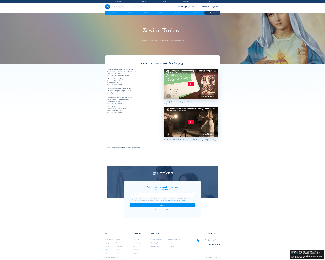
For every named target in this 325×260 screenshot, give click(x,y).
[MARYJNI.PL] (114, 6)
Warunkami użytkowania (166, 200)
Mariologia (107, 253)
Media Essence (216, 257)
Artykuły (113, 13)
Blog (213, 13)
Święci (146, 13)
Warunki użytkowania (156, 243)
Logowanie (215, 7)
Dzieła (161, 13)
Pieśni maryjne (164, 40)
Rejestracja (205, 7)
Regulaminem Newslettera (178, 200)
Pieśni (106, 249)
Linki (164, 1)
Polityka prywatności (156, 239)
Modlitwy (130, 13)
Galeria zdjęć (142, 1)
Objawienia (178, 13)
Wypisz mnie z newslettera (162, 209)
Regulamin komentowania (175, 239)
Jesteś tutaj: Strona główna (149, 40)
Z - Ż (171, 40)
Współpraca (171, 243)
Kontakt (209, 1)
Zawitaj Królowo (179, 40)
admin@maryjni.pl (214, 244)
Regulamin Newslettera (156, 246)
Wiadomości (118, 1)
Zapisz (161, 205)
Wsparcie (196, 13)
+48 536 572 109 (210, 239)
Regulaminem (294, 253)
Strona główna (109, 239)
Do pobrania (186, 1)
